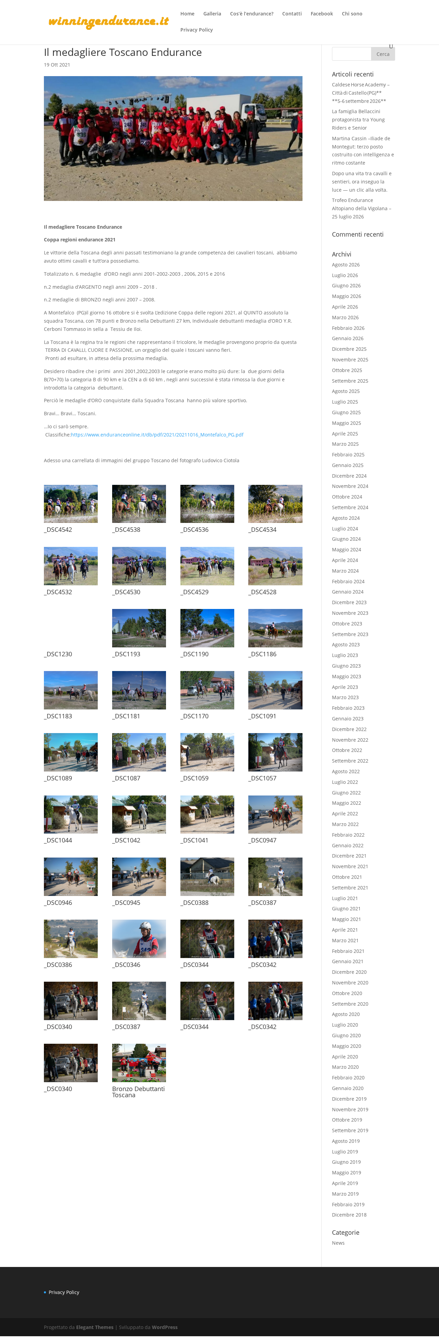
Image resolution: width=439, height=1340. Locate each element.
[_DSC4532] (71, 585)
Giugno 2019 (346, 1162)
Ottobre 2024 (347, 496)
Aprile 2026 (345, 306)
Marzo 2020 (345, 1067)
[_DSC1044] (71, 833)
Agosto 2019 (346, 1141)
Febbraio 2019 (348, 1204)
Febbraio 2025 (348, 454)
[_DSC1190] (207, 647)
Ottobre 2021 (347, 877)
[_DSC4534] (275, 522)
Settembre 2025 (350, 381)
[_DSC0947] (275, 833)
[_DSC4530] (139, 585)
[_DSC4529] (207, 585)
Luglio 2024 (345, 528)
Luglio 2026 (345, 275)
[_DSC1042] (139, 833)
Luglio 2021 (345, 898)
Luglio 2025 (345, 401)
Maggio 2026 (346, 296)
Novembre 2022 (350, 740)
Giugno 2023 (346, 665)
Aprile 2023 (345, 687)
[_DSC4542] (71, 522)
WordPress (165, 1327)
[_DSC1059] (207, 771)
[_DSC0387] (275, 896)
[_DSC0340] (71, 1020)
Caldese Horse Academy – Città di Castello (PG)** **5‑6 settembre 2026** (361, 92)
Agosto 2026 (346, 264)
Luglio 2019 (345, 1151)
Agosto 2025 (346, 391)
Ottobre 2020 (347, 993)
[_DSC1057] (275, 771)
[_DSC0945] (139, 896)
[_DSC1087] (139, 771)
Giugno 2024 (346, 539)
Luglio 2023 (345, 655)
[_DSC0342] (275, 958)
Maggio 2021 (346, 919)
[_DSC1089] (71, 771)
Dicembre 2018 (349, 1214)
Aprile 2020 (345, 1056)
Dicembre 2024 (349, 475)
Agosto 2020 (346, 1014)
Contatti (292, 14)
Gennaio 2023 (348, 718)
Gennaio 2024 (348, 591)
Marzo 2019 (345, 1194)
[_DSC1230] (71, 647)
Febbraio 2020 (348, 1077)
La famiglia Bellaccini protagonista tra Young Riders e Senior (358, 119)
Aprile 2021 (345, 929)
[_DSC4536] (207, 522)
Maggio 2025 (346, 423)
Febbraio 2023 (348, 708)
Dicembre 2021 (349, 855)
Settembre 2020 (350, 1004)
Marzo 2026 (345, 317)
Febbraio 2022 (348, 834)
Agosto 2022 (346, 771)
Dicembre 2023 (349, 602)
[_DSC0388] (207, 896)
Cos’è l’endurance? (251, 14)
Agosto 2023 (346, 644)
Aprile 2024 (345, 560)
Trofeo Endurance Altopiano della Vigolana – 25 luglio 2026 (361, 208)
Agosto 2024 (346, 518)
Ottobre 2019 (347, 1119)
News (338, 1243)
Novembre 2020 (350, 982)
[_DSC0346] (139, 958)
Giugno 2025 (346, 412)
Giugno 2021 (346, 908)
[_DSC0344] (207, 958)
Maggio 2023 (346, 676)
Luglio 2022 (345, 782)
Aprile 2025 (345, 433)
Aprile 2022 (345, 813)
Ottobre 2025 (347, 370)
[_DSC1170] (207, 709)
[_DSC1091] (275, 709)
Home (187, 14)
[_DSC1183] (71, 709)
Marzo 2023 (345, 697)
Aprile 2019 (345, 1183)
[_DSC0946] (71, 896)
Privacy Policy (196, 30)
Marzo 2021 (345, 940)
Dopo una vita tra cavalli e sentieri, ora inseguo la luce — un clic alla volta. (362, 181)
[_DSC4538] (139, 522)
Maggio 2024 (346, 549)
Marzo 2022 (345, 824)
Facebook (322, 14)
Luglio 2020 (345, 1024)
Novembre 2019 (350, 1109)
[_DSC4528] (275, 585)
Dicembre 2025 (349, 349)
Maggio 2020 (346, 1046)
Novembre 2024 (350, 486)
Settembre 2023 (350, 634)
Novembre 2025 (350, 359)
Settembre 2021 (350, 887)
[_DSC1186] (275, 647)
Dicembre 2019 (349, 1099)
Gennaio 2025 (348, 465)
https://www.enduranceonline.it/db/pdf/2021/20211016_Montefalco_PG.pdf (157, 434)
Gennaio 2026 (348, 338)
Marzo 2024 (345, 570)
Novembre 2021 (350, 866)
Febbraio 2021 (348, 951)
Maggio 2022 (346, 803)
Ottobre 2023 (347, 623)
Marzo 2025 (345, 444)
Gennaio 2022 (348, 845)
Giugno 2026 (346, 285)
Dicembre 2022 (349, 729)
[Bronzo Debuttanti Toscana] (139, 1082)
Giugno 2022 (346, 792)
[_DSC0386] (71, 958)
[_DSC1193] (139, 647)
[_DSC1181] (139, 709)
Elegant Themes (95, 1327)
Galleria (212, 14)
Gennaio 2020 (348, 1088)
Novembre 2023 (350, 613)
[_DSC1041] (207, 833)
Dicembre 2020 (349, 972)
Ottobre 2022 (347, 750)
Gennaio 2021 (348, 961)
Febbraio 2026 (348, 328)
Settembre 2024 (350, 507)
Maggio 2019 (346, 1172)
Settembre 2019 (350, 1130)
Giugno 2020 (346, 1035)
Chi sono (352, 14)
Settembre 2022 (350, 760)
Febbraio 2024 (348, 581)
